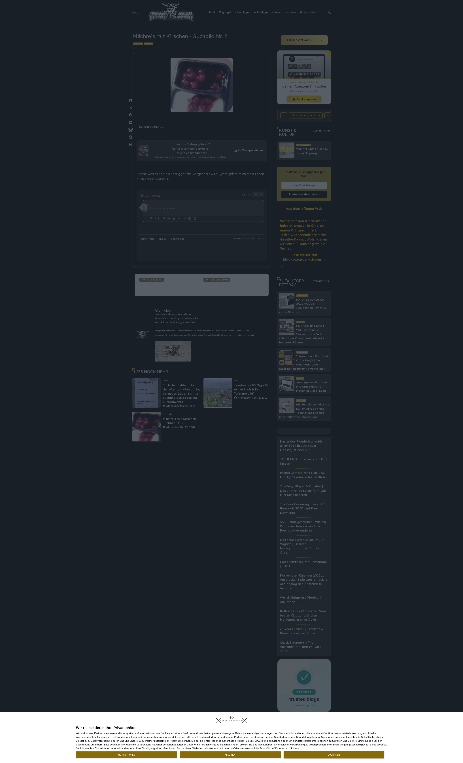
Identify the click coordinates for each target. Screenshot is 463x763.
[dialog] (231, 737)
